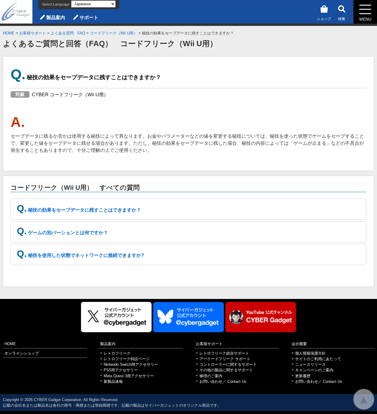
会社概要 (299, 344)
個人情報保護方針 (310, 353)
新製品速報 (113, 381)
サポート (89, 17)
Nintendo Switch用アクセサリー (131, 364)
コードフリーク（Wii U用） (113, 33)
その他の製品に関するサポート (226, 370)
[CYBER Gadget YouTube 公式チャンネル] (260, 317)
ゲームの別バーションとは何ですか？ (68, 232)
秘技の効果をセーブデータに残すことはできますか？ (84, 209)
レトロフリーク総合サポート (224, 353)
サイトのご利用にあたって (318, 359)
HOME (8, 33)
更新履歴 (302, 376)
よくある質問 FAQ (68, 33)
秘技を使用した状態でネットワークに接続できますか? (86, 255)
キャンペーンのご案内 (314, 370)
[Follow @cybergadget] (116, 317)
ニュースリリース (310, 364)
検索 (341, 19)
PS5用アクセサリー (121, 370)
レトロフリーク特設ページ (127, 359)
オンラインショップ (21, 353)
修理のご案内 (210, 376)
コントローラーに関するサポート (228, 364)
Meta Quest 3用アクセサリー (129, 376)
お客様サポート (32, 33)
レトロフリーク (117, 353)
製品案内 (55, 17)
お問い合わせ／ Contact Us (223, 381)
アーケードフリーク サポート (224, 359)
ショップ (324, 19)
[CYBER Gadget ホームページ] (16, 11)
